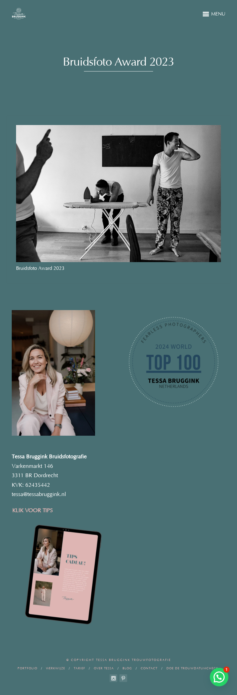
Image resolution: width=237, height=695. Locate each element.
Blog (127, 668)
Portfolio (27, 668)
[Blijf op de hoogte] (113, 678)
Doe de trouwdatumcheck (192, 668)
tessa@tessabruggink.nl (39, 494)
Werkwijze (55, 668)
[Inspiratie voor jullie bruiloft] (123, 678)
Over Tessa (104, 668)
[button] (219, 677)
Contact (149, 668)
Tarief (79, 668)
